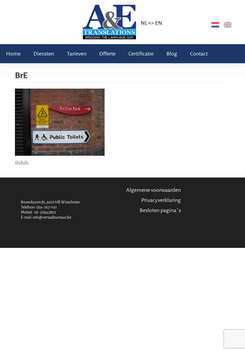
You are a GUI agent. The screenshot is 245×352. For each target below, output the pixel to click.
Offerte (107, 54)
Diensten (43, 54)
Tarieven (76, 54)
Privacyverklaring (161, 200)
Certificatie (141, 54)
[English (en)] (226, 24)
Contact (199, 54)
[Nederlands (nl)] (214, 24)
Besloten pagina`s (160, 210)
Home (13, 54)
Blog (171, 54)
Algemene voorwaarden (153, 190)
